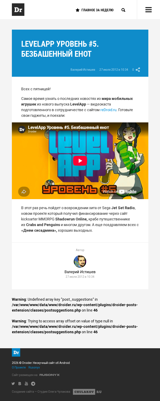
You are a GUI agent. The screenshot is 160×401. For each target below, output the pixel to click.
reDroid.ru (108, 110)
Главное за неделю (97, 10)
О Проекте (19, 367)
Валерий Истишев (83, 69)
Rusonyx (34, 367)
